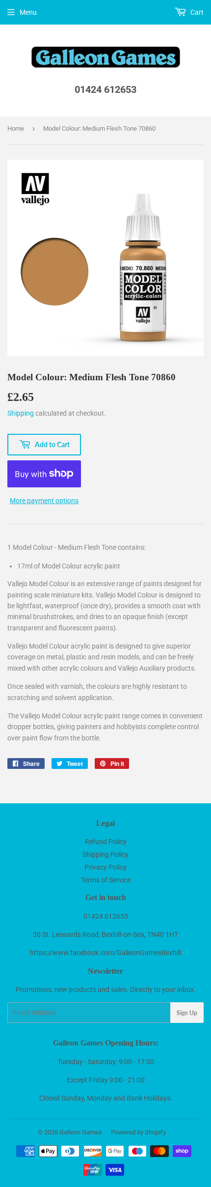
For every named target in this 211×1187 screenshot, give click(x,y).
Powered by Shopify (138, 1132)
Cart (196, 12)
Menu (28, 12)
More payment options (44, 501)
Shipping (20, 413)
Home (15, 128)
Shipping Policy (105, 854)
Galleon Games (80, 1132)
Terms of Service (106, 880)
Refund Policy (106, 842)
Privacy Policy (105, 867)
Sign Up (187, 1013)
